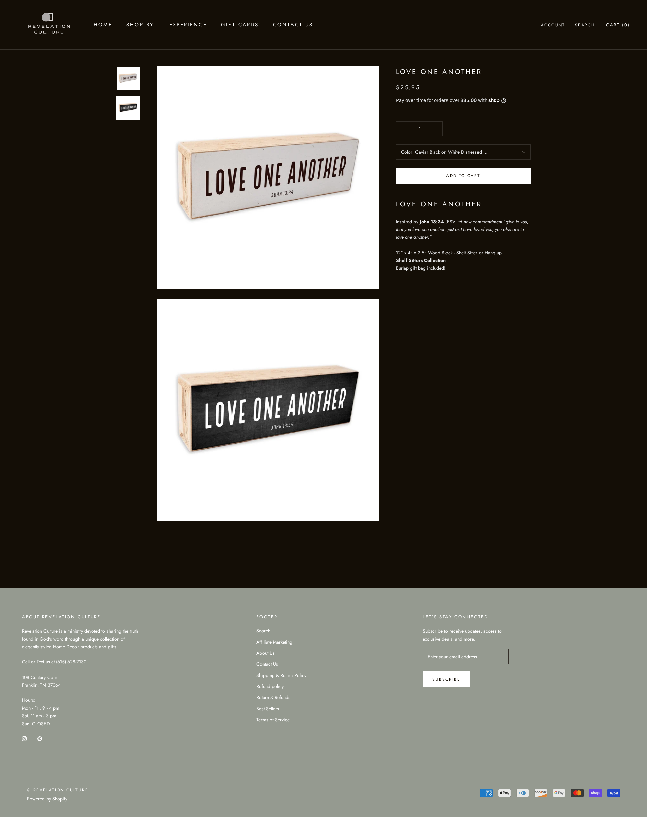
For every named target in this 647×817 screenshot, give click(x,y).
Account (553, 25)
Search (585, 25)
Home (103, 24)
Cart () (618, 25)
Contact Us (293, 24)
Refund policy (270, 686)
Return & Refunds (273, 697)
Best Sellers (267, 708)
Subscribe (446, 679)
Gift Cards (240, 24)
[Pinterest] (39, 738)
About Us (265, 653)
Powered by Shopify (47, 798)
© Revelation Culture (57, 790)
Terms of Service (273, 719)
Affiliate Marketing (274, 642)
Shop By (140, 24)
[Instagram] (24, 738)
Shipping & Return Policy (281, 675)
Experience (188, 24)
